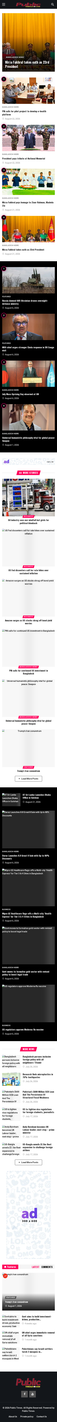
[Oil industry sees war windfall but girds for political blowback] (28, 497)
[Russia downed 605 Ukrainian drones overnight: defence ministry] (28, 280)
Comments (47, 1267)
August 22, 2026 (12, 119)
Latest (35, 1267)
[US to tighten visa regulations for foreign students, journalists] (11, 1114)
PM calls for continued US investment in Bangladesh (28, 672)
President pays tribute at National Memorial (23, 158)
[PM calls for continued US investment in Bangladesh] (28, 648)
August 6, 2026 (12, 308)
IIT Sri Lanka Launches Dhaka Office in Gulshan (37, 796)
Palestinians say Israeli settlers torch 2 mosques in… (37, 1350)
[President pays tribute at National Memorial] (28, 138)
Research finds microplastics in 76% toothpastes (38, 1076)
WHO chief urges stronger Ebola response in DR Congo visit (28, 349)
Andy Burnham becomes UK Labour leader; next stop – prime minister (38, 1129)
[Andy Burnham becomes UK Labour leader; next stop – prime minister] (11, 1131)
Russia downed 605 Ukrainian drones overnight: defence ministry (25, 302)
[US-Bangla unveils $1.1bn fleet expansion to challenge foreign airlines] (11, 1149)
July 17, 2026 (31, 1116)
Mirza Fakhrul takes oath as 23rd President (23, 249)
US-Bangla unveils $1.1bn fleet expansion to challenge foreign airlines (38, 1147)
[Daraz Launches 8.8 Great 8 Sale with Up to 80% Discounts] (28, 829)
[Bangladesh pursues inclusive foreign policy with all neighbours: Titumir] (11, 1061)
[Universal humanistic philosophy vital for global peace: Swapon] (28, 417)
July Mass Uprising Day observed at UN (20, 394)
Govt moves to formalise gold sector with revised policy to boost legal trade (25, 973)
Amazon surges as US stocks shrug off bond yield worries (28, 622)
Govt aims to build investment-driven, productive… (37, 1318)
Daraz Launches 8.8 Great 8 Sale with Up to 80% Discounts (25, 857)
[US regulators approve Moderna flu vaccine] (28, 1003)
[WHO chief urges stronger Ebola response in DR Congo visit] (28, 327)
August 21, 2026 (12, 210)
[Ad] (28, 461)
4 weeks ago (31, 1323)
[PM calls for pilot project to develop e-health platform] (28, 91)
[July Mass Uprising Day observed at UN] (28, 374)
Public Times (28, 1411)
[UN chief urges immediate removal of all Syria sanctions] (11, 1337)
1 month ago (31, 1339)
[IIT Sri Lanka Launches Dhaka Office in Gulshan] (11, 799)
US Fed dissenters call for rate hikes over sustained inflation (28, 572)
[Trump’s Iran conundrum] (28, 748)
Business (28, 516)
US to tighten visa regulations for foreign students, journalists (38, 1111)
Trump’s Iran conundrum (28, 770)
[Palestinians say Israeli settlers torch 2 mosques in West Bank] (11, 1353)
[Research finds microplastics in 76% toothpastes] (11, 1079)
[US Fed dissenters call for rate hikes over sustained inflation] (28, 547)
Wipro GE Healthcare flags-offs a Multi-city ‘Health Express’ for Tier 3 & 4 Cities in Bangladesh (26, 915)
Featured (6, 297)
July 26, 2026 (31, 1067)
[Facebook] (24, 1394)
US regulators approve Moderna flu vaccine (23, 1029)
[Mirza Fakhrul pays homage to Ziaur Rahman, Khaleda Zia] (28, 182)
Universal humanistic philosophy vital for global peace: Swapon (28, 439)
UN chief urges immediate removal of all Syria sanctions (38, 1334)
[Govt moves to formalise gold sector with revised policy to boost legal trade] (28, 945)
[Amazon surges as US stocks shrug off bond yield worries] (28, 598)
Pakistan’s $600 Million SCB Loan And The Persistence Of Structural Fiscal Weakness (38, 1094)
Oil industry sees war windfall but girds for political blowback (28, 521)
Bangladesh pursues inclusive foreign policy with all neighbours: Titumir (37, 1059)
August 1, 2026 (12, 445)
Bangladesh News (10, 107)
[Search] (52, 4)
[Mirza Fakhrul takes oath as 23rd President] (28, 42)
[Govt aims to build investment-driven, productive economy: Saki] (11, 1321)
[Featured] (5, 1276)
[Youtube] (32, 1394)
